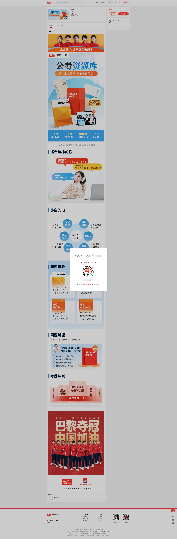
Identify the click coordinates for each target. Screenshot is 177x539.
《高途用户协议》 (89, 284)
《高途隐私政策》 (96, 284)
